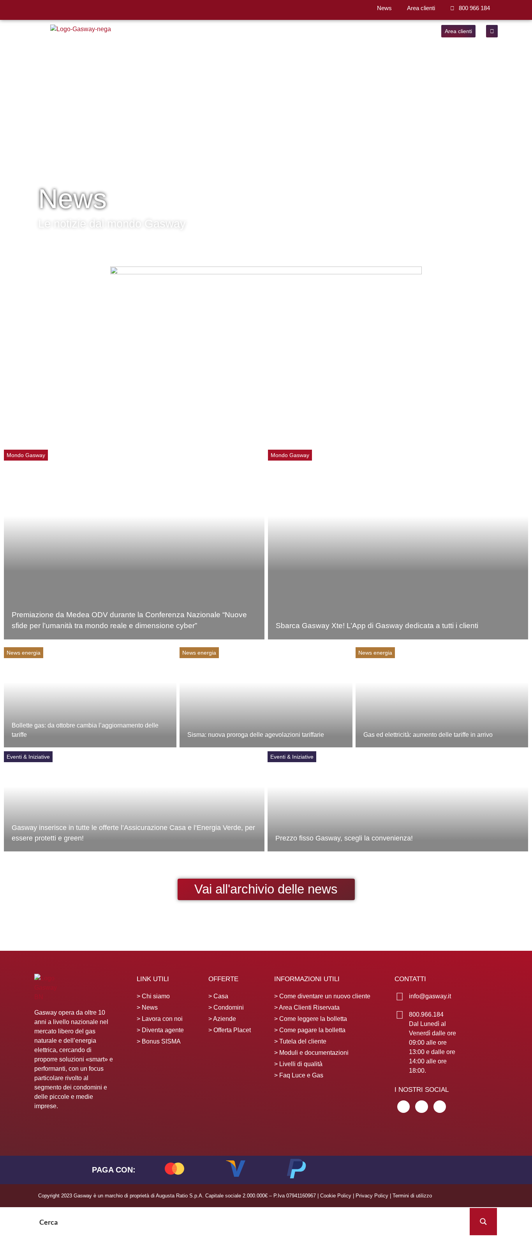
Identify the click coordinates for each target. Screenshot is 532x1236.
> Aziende (222, 1018)
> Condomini (226, 1007)
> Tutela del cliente (300, 1041)
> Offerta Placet (229, 1030)
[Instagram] (439, 1106)
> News (147, 1007)
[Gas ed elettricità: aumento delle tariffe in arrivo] (442, 697)
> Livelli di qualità (298, 1064)
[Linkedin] (403, 1106)
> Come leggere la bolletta (310, 1018)
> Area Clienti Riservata (307, 1007)
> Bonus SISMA (159, 1041)
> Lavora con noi (160, 1018)
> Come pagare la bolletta (309, 1030)
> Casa (218, 996)
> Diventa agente (160, 1030)
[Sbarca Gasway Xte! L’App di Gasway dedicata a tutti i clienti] (398, 544)
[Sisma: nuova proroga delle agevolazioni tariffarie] (266, 697)
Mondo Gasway (26, 455)
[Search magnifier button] (483, 1221)
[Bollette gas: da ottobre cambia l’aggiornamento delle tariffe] (90, 697)
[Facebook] (421, 1106)
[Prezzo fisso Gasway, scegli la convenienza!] (398, 801)
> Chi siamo (153, 996)
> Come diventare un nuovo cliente (322, 996)
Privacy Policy (372, 1196)
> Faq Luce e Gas (298, 1075)
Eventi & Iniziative (28, 757)
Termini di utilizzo (412, 1196)
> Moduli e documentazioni (311, 1052)
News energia (24, 653)
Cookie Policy (335, 1196)
